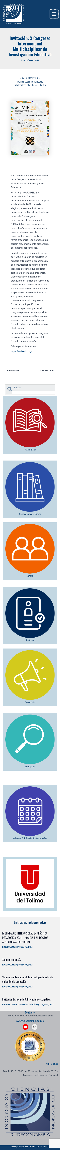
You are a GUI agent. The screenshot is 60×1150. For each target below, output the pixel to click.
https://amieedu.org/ (21, 351)
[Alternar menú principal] (54, 14)
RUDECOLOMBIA (9, 947)
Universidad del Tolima (28, 1004)
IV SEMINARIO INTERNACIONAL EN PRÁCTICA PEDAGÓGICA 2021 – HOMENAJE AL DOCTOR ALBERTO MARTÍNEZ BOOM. (25, 937)
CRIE (47, 1147)
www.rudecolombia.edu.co (30, 1021)
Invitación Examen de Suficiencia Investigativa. (26, 999)
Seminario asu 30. (11, 959)
